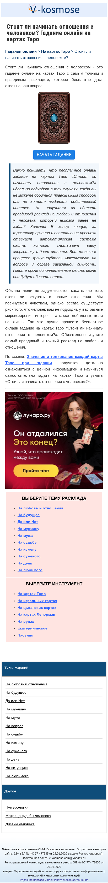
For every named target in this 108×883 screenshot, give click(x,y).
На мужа (25, 535)
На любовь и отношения (40, 508)
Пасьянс (25, 635)
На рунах (26, 621)
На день (25, 563)
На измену (27, 549)
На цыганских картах (37, 607)
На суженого (29, 556)
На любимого (30, 570)
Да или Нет (28, 522)
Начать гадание (54, 154)
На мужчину (28, 529)
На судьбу (27, 542)
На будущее (29, 515)
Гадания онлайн (21, 51)
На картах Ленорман (36, 614)
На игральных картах (37, 601)
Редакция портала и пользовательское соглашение (54, 879)
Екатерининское (32, 628)
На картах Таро (55, 51)
